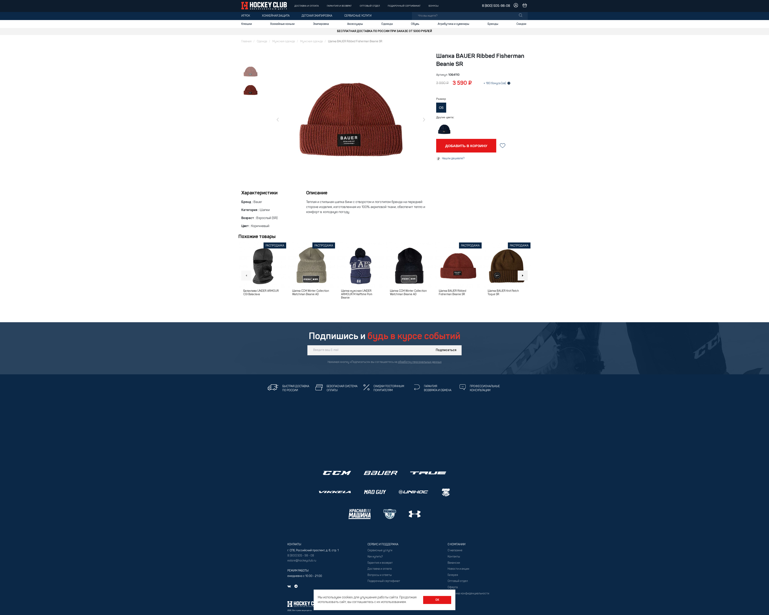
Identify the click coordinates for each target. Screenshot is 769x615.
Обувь (415, 24)
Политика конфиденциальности (468, 593)
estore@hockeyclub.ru (301, 560)
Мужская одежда (283, 41)
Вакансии (454, 563)
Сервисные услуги (357, 15)
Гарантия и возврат (339, 6)
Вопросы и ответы (379, 575)
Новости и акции (458, 569)
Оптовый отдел (370, 6)
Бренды (493, 24)
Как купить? (375, 556)
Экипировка (321, 24)
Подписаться (446, 350)
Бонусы (434, 6)
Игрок (245, 15)
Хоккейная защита (276, 15)
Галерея (453, 575)
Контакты (454, 556)
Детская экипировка (317, 15)
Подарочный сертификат (404, 6)
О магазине (455, 550)
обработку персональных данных (420, 362)
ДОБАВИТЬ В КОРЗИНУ (466, 145)
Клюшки (246, 24)
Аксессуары (355, 24)
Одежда (387, 24)
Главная (246, 41)
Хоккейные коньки (282, 24)
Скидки (521, 24)
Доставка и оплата (306, 6)
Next (523, 276)
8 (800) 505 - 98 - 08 (300, 555)
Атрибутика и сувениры (453, 24)
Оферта (453, 587)
